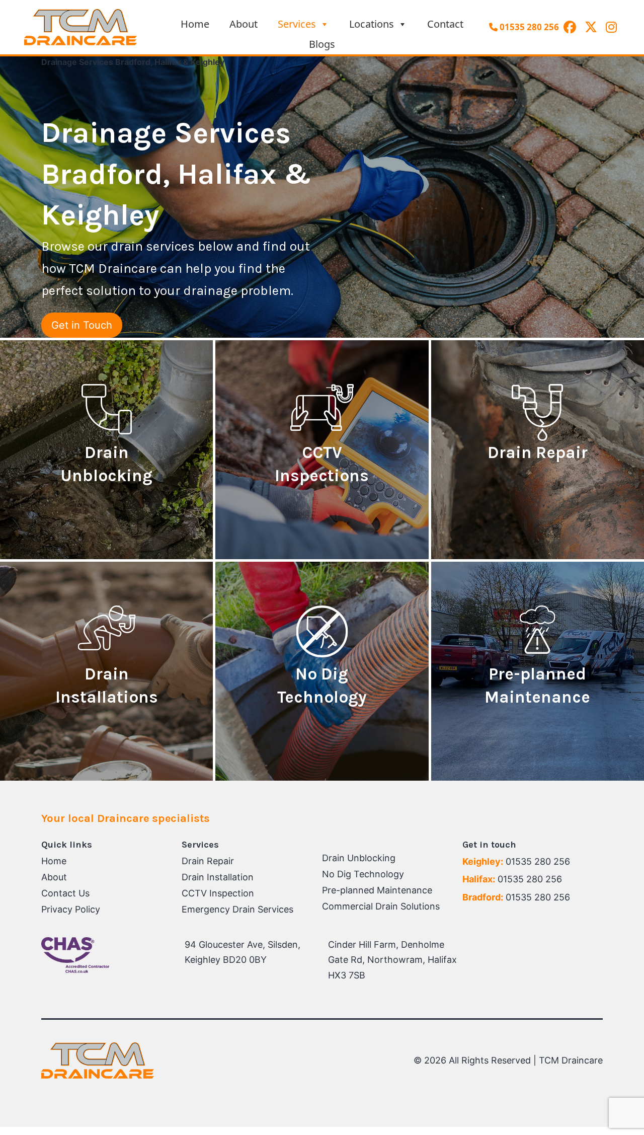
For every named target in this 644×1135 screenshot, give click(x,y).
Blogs (322, 44)
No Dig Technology (363, 874)
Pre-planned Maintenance (377, 890)
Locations (371, 24)
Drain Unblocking (358, 858)
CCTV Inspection (218, 893)
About (243, 24)
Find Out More (106, 506)
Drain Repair (208, 861)
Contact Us (65, 893)
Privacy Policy (70, 909)
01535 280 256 (528, 27)
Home (195, 24)
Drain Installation (218, 877)
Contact (445, 24)
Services (297, 24)
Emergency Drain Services (237, 909)
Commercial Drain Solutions (381, 906)
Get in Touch (81, 325)
